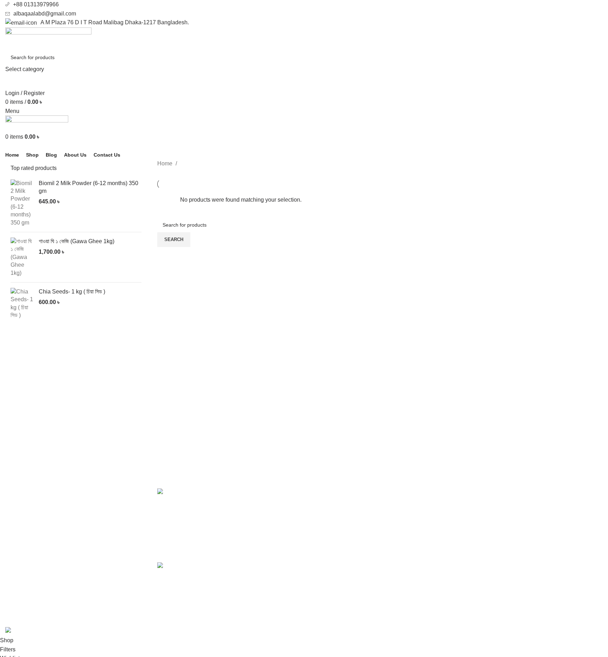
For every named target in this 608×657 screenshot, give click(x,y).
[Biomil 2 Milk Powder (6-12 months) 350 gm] (22, 203)
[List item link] (76, 569)
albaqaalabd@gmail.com (44, 14)
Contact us (474, 505)
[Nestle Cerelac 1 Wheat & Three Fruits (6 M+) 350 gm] (168, 590)
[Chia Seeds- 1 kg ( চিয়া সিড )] (22, 304)
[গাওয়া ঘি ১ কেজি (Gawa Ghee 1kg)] (22, 257)
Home (165, 163)
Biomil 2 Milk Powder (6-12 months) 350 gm (88, 187)
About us (472, 492)
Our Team (473, 545)
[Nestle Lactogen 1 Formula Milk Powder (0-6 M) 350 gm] (168, 519)
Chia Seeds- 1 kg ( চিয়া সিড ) (72, 292)
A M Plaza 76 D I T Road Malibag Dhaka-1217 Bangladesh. (114, 22)
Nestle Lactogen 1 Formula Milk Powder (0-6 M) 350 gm (241, 496)
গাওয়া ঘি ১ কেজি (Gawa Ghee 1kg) (76, 241)
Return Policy (478, 519)
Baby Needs (324, 519)
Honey (317, 505)
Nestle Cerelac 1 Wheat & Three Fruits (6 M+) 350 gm (236, 570)
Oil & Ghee (323, 492)
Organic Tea (324, 532)
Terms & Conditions (485, 532)
